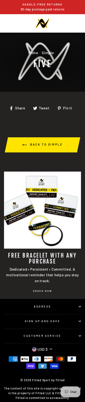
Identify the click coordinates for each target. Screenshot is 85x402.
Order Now (42, 291)
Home (33, 53)
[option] (42, 7)
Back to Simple (46, 144)
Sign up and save (42, 321)
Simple (48, 53)
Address (42, 306)
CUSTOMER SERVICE (42, 335)
